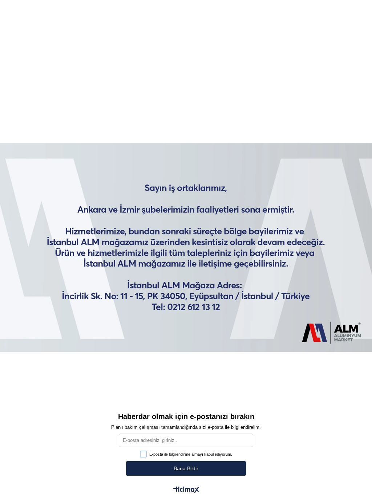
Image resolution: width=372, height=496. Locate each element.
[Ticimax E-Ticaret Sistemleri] (186, 490)
